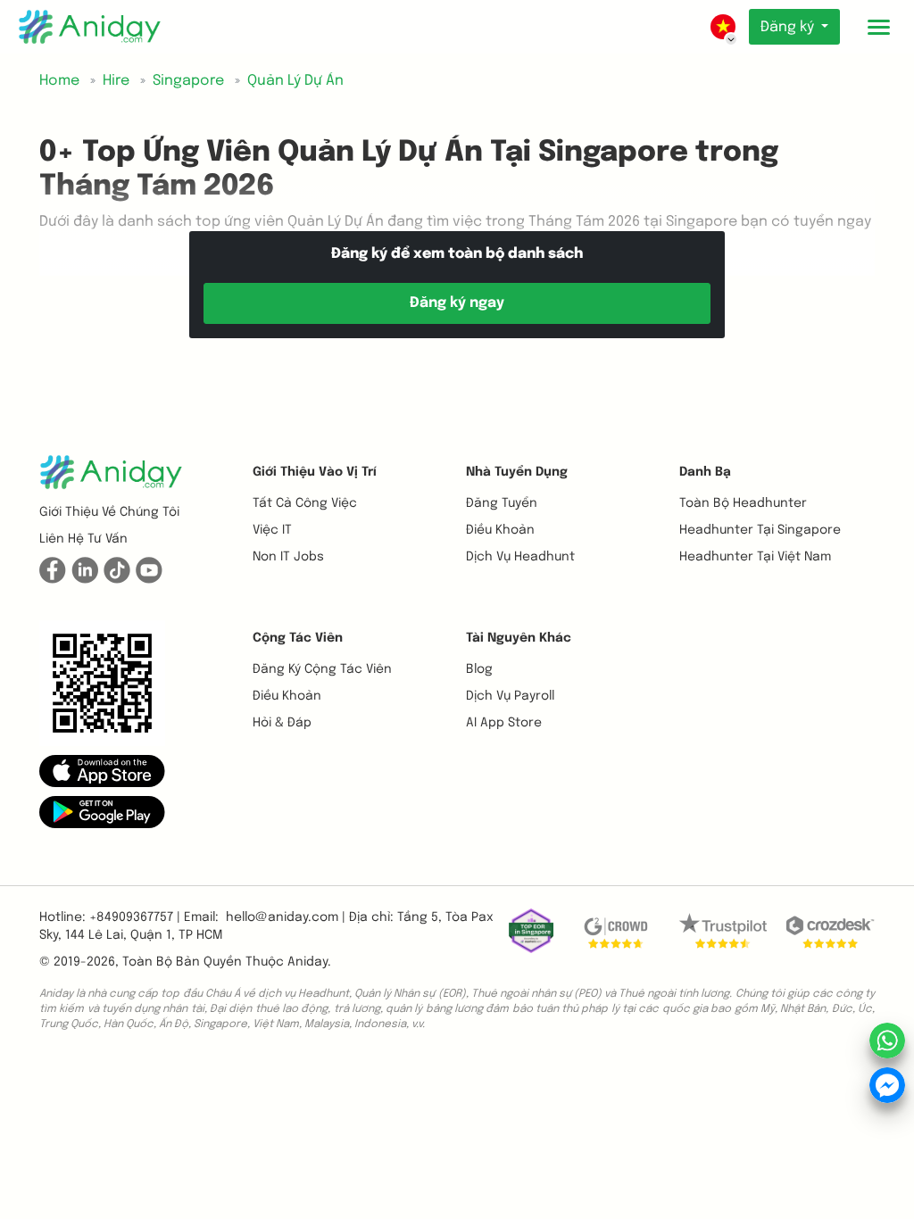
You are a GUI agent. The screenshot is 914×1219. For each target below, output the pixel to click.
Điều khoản (500, 530)
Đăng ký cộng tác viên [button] (322, 669)
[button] (102, 770)
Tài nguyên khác (518, 638)
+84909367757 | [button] (134, 917)
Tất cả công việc (305, 503)
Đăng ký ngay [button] (457, 303)
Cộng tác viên (298, 638)
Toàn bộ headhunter (743, 503)
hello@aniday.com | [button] (285, 917)
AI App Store (504, 723)
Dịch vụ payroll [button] (510, 696)
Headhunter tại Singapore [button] (760, 530)
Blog (479, 669)
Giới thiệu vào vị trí (315, 472)
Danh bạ (705, 472)
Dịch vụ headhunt (520, 557)
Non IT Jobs (288, 557)
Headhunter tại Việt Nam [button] (755, 557)
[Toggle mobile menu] (878, 27)
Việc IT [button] (272, 530)
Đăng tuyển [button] (501, 503)
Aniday (307, 962)
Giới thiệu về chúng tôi (109, 512)
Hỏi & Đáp (282, 723)
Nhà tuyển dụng (517, 472)
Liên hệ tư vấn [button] (83, 539)
